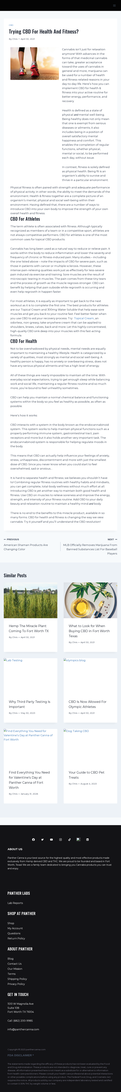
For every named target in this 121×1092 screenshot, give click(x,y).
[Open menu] (114, 5)
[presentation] (30, 600)
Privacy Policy (16, 984)
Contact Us (14, 963)
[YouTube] (51, 839)
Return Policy (16, 938)
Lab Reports (15, 903)
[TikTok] (69, 839)
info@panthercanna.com (23, 1029)
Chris (14, 39)
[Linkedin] (87, 839)
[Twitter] (42, 839)
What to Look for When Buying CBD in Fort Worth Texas (89, 631)
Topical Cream (83, 318)
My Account (15, 928)
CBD (11, 25)
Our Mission (15, 968)
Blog (11, 958)
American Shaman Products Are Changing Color (26, 544)
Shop (11, 923)
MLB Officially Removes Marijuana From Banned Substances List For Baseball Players (90, 546)
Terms (11, 973)
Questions (14, 933)
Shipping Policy (17, 978)
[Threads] (78, 839)
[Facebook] (33, 839)
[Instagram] (60, 839)
